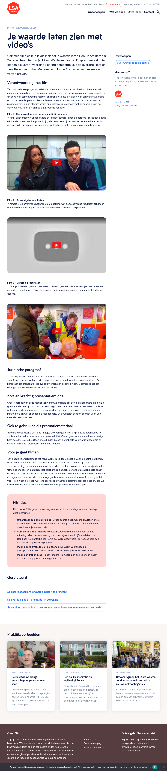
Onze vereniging (92, 743)
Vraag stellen (133, 4)
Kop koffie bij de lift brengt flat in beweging (32, 600)
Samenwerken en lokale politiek (133, 62)
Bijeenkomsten (89, 4)
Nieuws (68, 4)
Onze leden (135, 12)
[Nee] (163, 767)
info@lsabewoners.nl (126, 105)
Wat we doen (117, 12)
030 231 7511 (153, 4)
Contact (149, 12)
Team (101, 4)
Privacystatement (93, 747)
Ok (155, 767)
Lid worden (114, 4)
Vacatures (89, 739)
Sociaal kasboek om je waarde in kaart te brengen (36, 592)
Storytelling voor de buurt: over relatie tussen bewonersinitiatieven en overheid (53, 607)
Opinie (77, 4)
